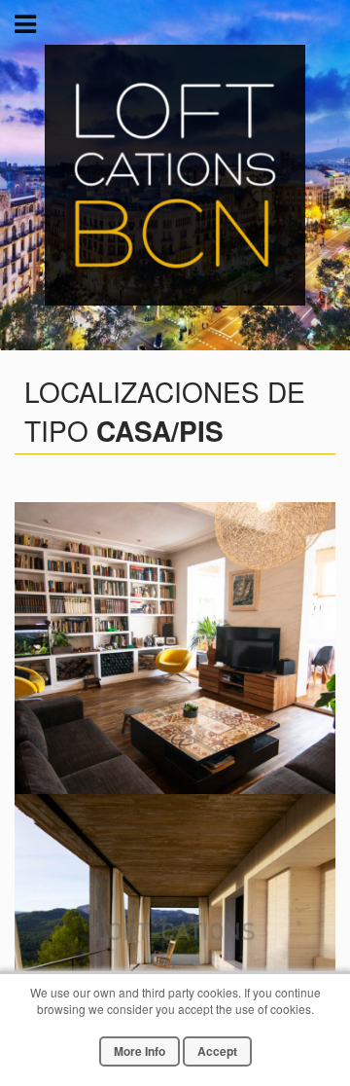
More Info (139, 1051)
